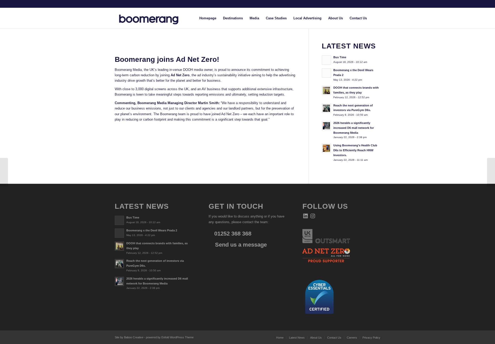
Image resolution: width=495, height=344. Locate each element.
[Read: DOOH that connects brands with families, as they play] (326, 90)
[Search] (375, 18)
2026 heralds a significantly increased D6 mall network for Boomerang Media (353, 127)
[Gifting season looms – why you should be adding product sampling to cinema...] (491, 172)
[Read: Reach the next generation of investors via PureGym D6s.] (326, 108)
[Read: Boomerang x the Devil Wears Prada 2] (326, 73)
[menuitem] (208, 18)
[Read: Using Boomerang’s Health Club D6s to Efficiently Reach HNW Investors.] (326, 148)
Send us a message (240, 244)
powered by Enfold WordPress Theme (170, 337)
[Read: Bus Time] (326, 60)
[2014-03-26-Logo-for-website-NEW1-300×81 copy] (153, 18)
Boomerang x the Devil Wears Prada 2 (151, 230)
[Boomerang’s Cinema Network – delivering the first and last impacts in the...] (4, 172)
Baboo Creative (133, 337)
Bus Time (339, 57)
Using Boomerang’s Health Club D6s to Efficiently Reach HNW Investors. (355, 150)
